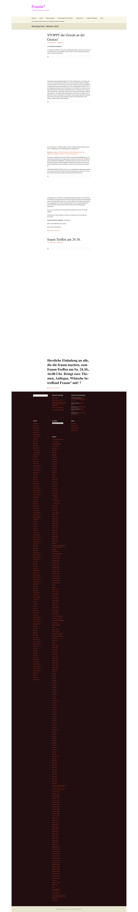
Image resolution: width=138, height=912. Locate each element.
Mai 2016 (35, 630)
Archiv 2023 (54, 505)
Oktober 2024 (55, 840)
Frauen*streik (55, 622)
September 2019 (56, 860)
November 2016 (36, 619)
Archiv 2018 (54, 488)
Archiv (101, 18)
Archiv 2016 (54, 484)
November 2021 (36, 512)
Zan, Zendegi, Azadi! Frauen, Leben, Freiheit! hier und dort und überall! (48, 21)
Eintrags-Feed (74, 425)
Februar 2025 (36, 448)
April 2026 (35, 423)
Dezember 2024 (55, 578)
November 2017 (55, 798)
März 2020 (35, 550)
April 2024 (35, 457)
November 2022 (36, 490)
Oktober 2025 (36, 432)
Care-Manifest (55, 551)
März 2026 (35, 425)
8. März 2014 (55, 446)
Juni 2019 (35, 561)
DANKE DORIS (82, 406)
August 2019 (55, 525)
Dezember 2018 (36, 575)
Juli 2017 (35, 601)
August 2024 (36, 454)
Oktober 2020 (36, 539)
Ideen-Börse (55, 638)
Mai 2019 (35, 563)
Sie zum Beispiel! (56, 878)
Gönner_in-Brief (55, 631)
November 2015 (36, 641)
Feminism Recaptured (57, 616)
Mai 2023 (35, 477)
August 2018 (36, 583)
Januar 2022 (36, 510)
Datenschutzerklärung (57, 553)
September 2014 (37, 670)
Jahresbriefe (55, 645)
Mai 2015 (35, 652)
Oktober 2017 (55, 824)
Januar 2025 (36, 450)
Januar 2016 (36, 637)
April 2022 (35, 503)
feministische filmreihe (57, 618)
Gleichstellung (55, 629)
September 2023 (56, 869)
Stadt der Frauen (56, 882)
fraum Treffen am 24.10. (64, 239)
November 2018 (36, 577)
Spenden (54, 880)
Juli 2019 (54, 682)
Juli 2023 (54, 691)
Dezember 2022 (36, 488)
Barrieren (54, 543)
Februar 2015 (36, 659)
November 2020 (36, 537)
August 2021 (36, 519)
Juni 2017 (35, 603)
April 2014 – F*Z (56, 448)
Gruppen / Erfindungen (92, 18)
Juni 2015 (35, 650)
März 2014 (35, 677)
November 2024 (36, 452)
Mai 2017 (35, 606)
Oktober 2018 (36, 579)
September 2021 (37, 517)
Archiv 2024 (54, 507)
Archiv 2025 (54, 510)
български (54, 900)
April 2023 (35, 479)
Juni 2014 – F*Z (55, 700)
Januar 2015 (36, 661)
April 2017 (35, 608)
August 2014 (36, 672)
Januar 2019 (36, 572)
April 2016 (35, 632)
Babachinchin (55, 541)
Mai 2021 (35, 526)
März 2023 (35, 481)
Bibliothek (54, 549)
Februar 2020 (36, 552)
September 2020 (37, 541)
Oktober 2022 (36, 492)
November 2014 (36, 666)
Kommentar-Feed (75, 428)
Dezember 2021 (55, 571)
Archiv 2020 (54, 492)
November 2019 (36, 557)
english (53, 584)
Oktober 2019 (36, 559)
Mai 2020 (54, 743)
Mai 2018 (54, 738)
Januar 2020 (55, 660)
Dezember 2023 (36, 465)
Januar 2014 (55, 647)
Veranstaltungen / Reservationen (65, 18)
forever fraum (55, 397)
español (54, 587)
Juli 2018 (54, 680)
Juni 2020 (35, 546)
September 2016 (37, 623)
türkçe (53, 887)
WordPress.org (74, 430)
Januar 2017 (36, 615)
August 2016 (55, 518)
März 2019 (35, 568)
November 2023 (36, 468)
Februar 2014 (55, 589)
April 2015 (35, 655)
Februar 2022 (36, 508)
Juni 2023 (35, 474)
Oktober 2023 (36, 470)
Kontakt (41, 18)
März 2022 (35, 505)
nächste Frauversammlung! (58, 789)
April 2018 (35, 588)
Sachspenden (55, 844)
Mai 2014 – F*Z (55, 729)
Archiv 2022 (54, 499)
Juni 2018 (35, 586)
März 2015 (35, 657)
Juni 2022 (35, 501)
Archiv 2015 (54, 481)
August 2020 (36, 543)
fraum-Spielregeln (56, 625)
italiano (53, 642)
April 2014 (35, 675)
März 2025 (35, 445)
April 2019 (35, 566)
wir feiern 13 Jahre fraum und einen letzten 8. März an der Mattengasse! (59, 404)
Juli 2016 (35, 626)
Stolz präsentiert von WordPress (74, 909)
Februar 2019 (36, 570)
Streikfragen (55, 884)
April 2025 (35, 443)
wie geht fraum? (79, 18)
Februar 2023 (36, 483)
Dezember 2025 (55, 580)
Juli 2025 (35, 439)
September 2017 (37, 597)
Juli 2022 (35, 499)
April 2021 (35, 528)
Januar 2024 (36, 463)
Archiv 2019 (54, 490)
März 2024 (35, 459)
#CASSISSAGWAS (56, 443)
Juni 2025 (54, 725)
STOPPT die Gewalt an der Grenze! (66, 37)
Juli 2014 (54, 671)
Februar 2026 (36, 428)
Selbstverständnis (50, 18)
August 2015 (36, 646)
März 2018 (35, 590)
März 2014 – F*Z (56, 756)
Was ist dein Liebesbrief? (57, 407)
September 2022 (37, 494)
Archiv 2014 (54, 479)
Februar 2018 (36, 592)
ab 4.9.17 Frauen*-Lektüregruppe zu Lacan (78, 399)
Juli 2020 (54, 685)
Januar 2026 (36, 430)
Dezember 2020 (36, 534)
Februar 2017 (36, 612)
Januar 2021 (55, 662)
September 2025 (37, 434)
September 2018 (37, 581)
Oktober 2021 (36, 514)
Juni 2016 (35, 628)
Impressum (54, 640)
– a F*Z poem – (55, 441)
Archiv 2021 (54, 495)
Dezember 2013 (36, 679)
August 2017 (36, 599)
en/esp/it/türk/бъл (56, 582)
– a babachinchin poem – (58, 439)
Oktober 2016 (36, 621)
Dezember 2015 (36, 639)
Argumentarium (55, 512)
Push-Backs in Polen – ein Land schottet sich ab (65, 153)
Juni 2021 (35, 523)
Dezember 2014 (36, 664)
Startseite (34, 18)
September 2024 (56, 871)
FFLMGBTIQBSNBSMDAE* (58, 620)
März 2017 (35, 610)
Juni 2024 (54, 723)
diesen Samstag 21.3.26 (57, 400)
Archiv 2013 (54, 477)
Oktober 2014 (36, 668)
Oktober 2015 (55, 820)
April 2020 (35, 548)
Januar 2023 (36, 485)
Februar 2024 (36, 461)
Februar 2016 (55, 593)
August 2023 (36, 472)
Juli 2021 (35, 521)
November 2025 (55, 815)
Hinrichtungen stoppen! (57, 636)
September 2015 (37, 644)
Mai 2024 (54, 749)
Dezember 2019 (36, 554)
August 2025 (36, 436)
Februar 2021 (36, 532)
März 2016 (35, 635)
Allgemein (61, 42)
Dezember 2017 (55, 562)
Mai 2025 (35, 441)
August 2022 (36, 497)
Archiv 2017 (54, 486)
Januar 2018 (36, 595)
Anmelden (73, 423)
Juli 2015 (35, 648)
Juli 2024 (54, 694)
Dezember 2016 (36, 617)
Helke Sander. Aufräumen (58, 409)
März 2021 (35, 530)
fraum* (53, 627)
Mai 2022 (54, 745)
